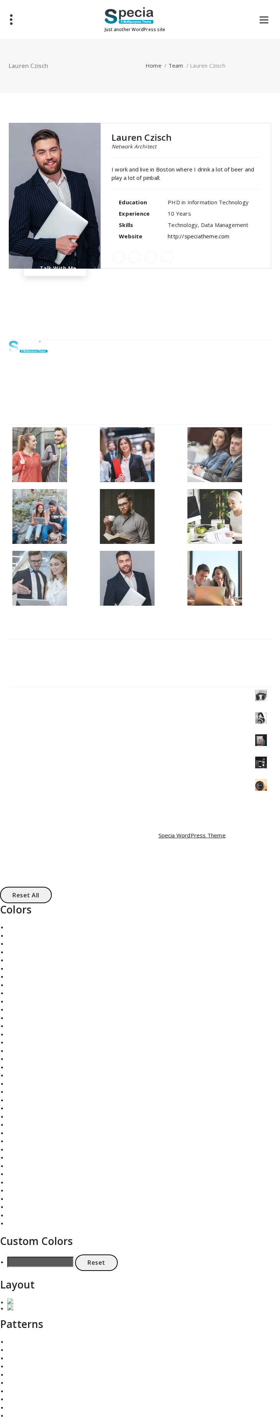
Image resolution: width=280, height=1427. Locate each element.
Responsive (219, 644)
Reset (96, 1262)
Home (153, 65)
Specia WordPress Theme (192, 835)
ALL (20, 644)
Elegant (98, 644)
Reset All (25, 895)
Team (175, 65)
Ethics (136, 644)
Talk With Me (57, 268)
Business (57, 644)
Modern (174, 644)
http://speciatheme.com (198, 236)
